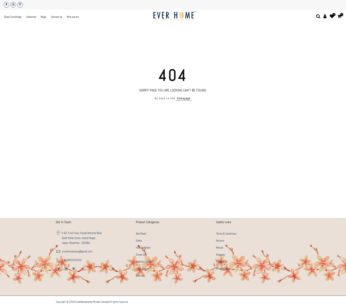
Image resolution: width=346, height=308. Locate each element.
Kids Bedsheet (143, 247)
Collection (31, 17)
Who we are (73, 17)
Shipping (220, 254)
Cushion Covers (144, 261)
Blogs (43, 17)
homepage (184, 98)
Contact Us (56, 17)
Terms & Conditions (226, 233)
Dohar (139, 240)
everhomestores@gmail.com (77, 251)
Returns (220, 240)
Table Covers (142, 268)
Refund (219, 247)
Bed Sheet (141, 233)
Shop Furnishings (12, 17)
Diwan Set (141, 254)
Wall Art (140, 275)
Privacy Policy (223, 268)
